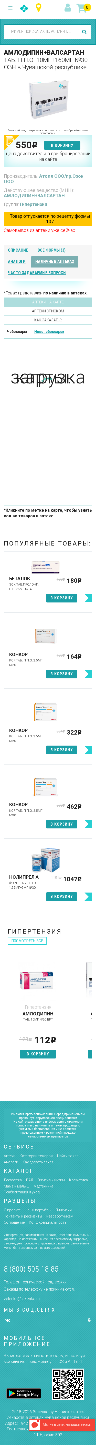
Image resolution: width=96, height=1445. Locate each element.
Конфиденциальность (48, 1222)
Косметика (78, 1180)
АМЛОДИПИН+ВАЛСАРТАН (34, 195)
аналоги (17, 261)
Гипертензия (33, 204)
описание (18, 250)
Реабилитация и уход (21, 1192)
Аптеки (9, 1156)
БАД (29, 1180)
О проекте (12, 1210)
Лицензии (64, 1210)
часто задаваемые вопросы (37, 272)
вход (69, 8)
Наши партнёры (38, 1210)
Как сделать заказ (38, 1162)
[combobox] (40, 31)
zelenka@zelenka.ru (22, 1298)
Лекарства (13, 1180)
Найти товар (68, 1156)
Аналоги (11, 1162)
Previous (8, 1019)
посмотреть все (27, 940)
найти (85, 32)
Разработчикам (59, 1216)
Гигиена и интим (51, 1180)
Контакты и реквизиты (23, 1216)
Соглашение (14, 1222)
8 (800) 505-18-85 (31, 1268)
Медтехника (43, 1186)
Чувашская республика (40, 8)
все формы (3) (52, 250)
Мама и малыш (16, 1186)
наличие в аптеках (54, 261)
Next (88, 1019)
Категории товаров (36, 1156)
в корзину (62, 145)
